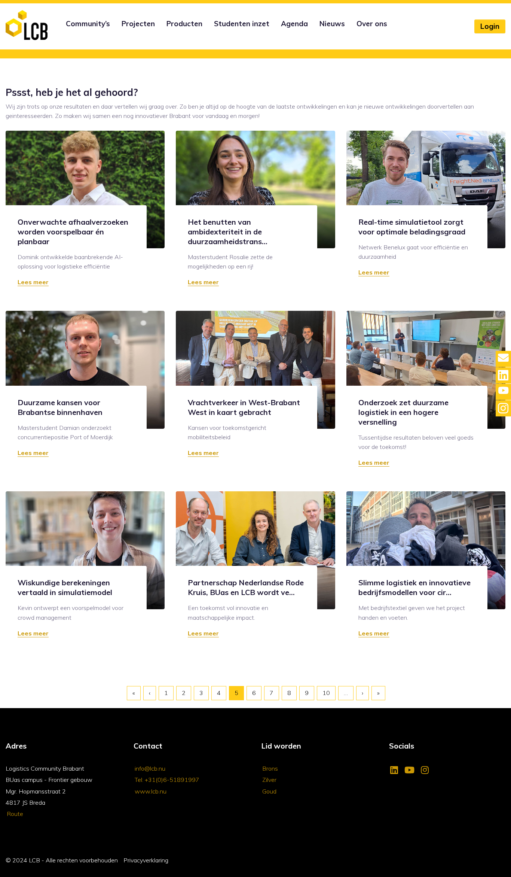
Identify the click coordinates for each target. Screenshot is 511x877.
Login (489, 26)
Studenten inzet (241, 23)
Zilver (269, 779)
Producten (184, 23)
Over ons (372, 23)
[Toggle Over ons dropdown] (355, 34)
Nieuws (332, 23)
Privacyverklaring (145, 860)
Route (15, 813)
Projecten (138, 23)
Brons (270, 768)
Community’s (88, 23)
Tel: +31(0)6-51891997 (167, 779)
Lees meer (33, 282)
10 (326, 693)
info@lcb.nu (150, 768)
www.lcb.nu (150, 791)
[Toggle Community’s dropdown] (64, 34)
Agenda (294, 23)
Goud (269, 791)
